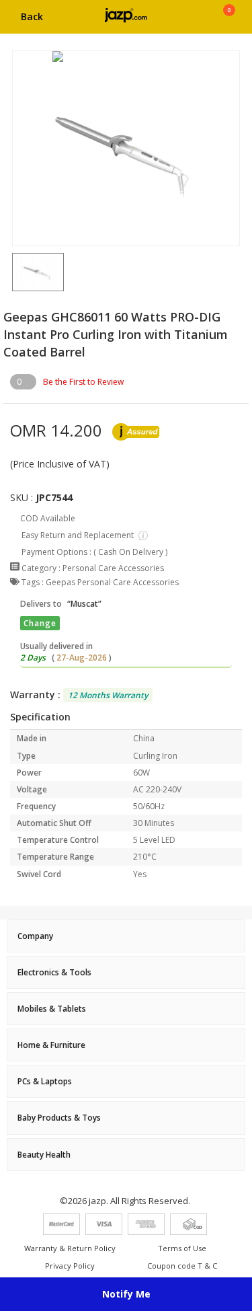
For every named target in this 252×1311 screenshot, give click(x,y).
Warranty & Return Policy (70, 1248)
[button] (12, 272)
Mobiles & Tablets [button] (51, 1008)
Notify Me (126, 1293)
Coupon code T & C (182, 1266)
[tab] (126, 936)
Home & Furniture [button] (51, 1045)
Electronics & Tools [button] (54, 972)
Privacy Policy (70, 1266)
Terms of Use (182, 1248)
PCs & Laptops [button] (44, 1081)
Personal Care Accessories (113, 568)
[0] (228, 21)
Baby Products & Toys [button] (59, 1117)
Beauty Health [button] (44, 1154)
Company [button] (35, 936)
